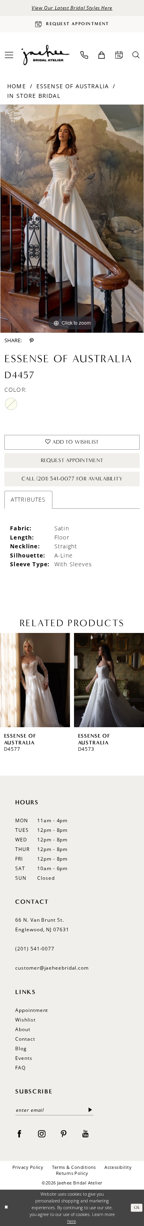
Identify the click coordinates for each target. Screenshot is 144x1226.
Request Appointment (72, 460)
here (71, 1221)
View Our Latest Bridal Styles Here (72, 8)
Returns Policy (72, 1173)
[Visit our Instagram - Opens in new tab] (42, 1133)
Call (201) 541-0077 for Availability (72, 479)
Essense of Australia (72, 86)
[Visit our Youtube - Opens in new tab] (85, 1133)
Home (16, 86)
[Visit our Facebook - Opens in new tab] (19, 1133)
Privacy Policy (28, 1167)
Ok (137, 1207)
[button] (101, 55)
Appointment (31, 1010)
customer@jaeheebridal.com (52, 968)
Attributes (28, 499)
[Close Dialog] (7, 1207)
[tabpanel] (72, 219)
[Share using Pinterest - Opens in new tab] (31, 340)
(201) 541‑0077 (34, 949)
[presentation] (35, 680)
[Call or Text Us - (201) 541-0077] (84, 55)
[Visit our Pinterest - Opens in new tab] (64, 1133)
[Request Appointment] (119, 55)
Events (23, 1058)
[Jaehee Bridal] (45, 54)
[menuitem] (84, 55)
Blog (21, 1048)
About (22, 1029)
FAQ (20, 1068)
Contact (25, 1039)
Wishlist (25, 1020)
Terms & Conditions (74, 1167)
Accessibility (118, 1167)
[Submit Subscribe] (90, 1110)
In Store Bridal (33, 95)
